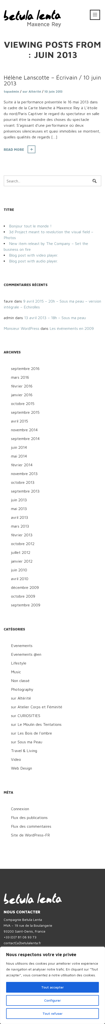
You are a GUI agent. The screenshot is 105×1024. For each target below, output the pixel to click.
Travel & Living (24, 750)
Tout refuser (52, 1013)
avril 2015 (19, 421)
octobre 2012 (22, 543)
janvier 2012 (21, 561)
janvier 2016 (21, 395)
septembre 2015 (25, 412)
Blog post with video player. (33, 255)
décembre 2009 (25, 587)
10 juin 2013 (53, 91)
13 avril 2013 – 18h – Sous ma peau (55, 317)
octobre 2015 (22, 403)
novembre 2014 (24, 430)
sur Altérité (31, 91)
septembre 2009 (25, 605)
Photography (22, 689)
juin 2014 (19, 447)
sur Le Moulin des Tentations (36, 724)
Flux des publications (29, 817)
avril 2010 (19, 578)
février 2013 (21, 535)
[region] (52, 985)
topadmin (11, 91)
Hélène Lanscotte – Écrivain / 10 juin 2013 (52, 80)
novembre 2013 (24, 473)
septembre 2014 (25, 438)
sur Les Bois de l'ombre (31, 733)
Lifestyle (18, 663)
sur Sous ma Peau (26, 742)
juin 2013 (19, 500)
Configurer (52, 1000)
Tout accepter (52, 987)
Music (16, 672)
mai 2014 (19, 456)
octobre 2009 (23, 596)
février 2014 (21, 465)
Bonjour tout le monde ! (30, 226)
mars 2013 (20, 526)
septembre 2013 (25, 491)
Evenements (21, 645)
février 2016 (21, 386)
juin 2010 (19, 570)
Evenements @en (26, 654)
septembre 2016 (25, 368)
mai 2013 (19, 508)
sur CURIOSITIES (25, 715)
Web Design (21, 768)
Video (16, 759)
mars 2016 (20, 377)
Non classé (20, 680)
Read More (14, 149)
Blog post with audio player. (33, 261)
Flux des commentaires (31, 826)
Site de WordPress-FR (30, 835)
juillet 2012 (20, 552)
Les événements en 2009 (72, 328)
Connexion (20, 809)
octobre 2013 (22, 482)
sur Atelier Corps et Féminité (36, 707)
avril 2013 (19, 517)
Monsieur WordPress (21, 328)
